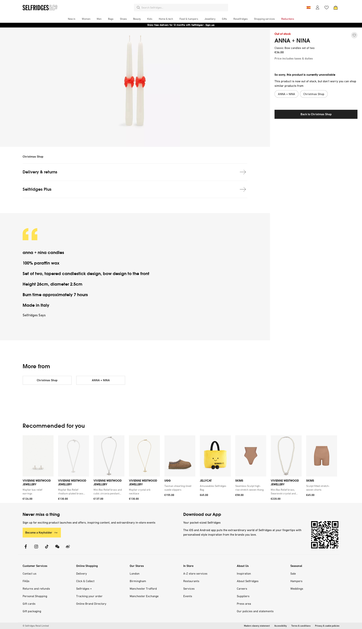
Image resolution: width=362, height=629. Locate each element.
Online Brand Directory (91, 603)
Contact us (29, 573)
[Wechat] (57, 549)
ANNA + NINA (292, 40)
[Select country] (308, 7)
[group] (180, 469)
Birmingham (138, 581)
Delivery (81, 573)
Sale (293, 573)
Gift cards (29, 603)
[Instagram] (36, 549)
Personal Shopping (35, 596)
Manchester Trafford (143, 588)
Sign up (210, 25)
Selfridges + (84, 588)
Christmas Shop (33, 156)
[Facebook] (26, 549)
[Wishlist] (326, 7)
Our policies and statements (255, 611)
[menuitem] (71, 19)
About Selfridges (247, 581)
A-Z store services (195, 573)
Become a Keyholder (38, 532)
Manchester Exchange (144, 596)
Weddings (296, 588)
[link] (37, 491)
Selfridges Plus (37, 189)
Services (189, 588)
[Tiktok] (47, 549)
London (135, 573)
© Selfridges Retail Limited (36, 625)
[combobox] (184, 7)
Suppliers (243, 596)
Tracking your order (89, 596)
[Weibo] (68, 549)
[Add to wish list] (354, 35)
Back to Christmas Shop (316, 114)
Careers (242, 588)
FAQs (26, 581)
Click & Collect (85, 581)
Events (187, 596)
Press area (244, 603)
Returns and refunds (36, 588)
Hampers (296, 581)
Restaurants (191, 581)
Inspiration (244, 573)
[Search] (138, 7)
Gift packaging (32, 611)
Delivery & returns (40, 172)
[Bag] (335, 7)
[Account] (317, 7)
